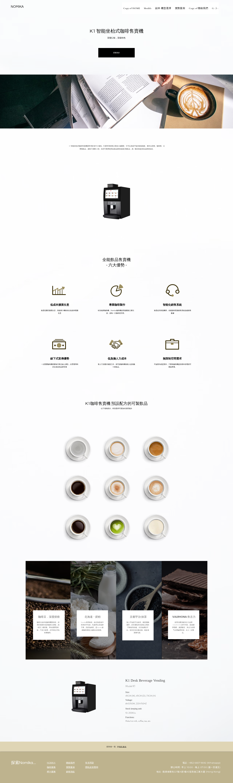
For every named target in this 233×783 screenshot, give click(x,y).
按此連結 (122, 747)
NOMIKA (17, 6)
